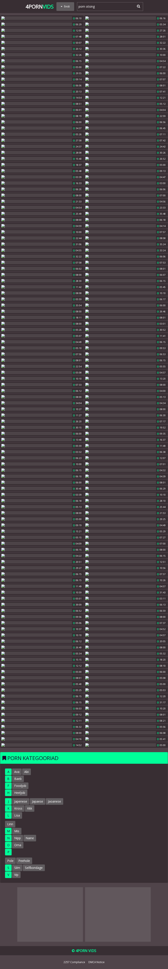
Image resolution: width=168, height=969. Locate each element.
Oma (17, 845)
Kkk (29, 808)
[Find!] (138, 6)
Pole (10, 861)
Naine (30, 838)
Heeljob (19, 793)
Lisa (17, 815)
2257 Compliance (74, 962)
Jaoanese (54, 801)
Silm (17, 868)
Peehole (24, 861)
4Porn (40, 6)
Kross (18, 808)
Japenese (20, 801)
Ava (16, 772)
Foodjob (20, 786)
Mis (16, 831)
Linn (10, 824)
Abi (26, 772)
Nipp (17, 838)
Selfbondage (34, 868)
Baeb (18, 779)
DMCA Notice (96, 962)
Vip (16, 875)
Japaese (37, 801)
